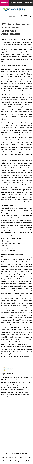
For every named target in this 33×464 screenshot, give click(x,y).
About (8, 453)
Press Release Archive (19, 453)
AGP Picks (4, 3)
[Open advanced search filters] (25, 16)
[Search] (21, 16)
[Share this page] (30, 16)
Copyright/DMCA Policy (11, 461)
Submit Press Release (9, 457)
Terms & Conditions (24, 457)
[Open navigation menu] (3, 16)
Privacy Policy (25, 461)
